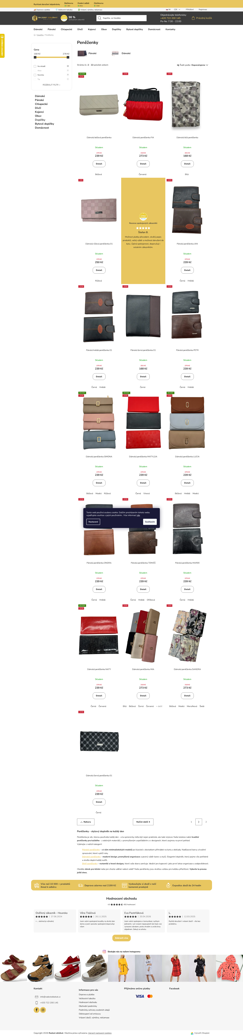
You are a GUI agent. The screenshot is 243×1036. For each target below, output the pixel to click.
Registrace (203, 9)
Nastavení (93, 521)
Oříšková (151, 600)
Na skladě (53, 66)
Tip (53, 79)
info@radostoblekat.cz (50, 996)
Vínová (146, 493)
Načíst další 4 (143, 822)
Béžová (98, 174)
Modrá (98, 493)
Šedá (202, 706)
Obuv (38, 116)
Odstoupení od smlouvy (90, 1013)
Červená (142, 174)
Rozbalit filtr (50, 84)
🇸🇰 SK (168, 9)
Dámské (40, 96)
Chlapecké (41, 104)
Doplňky (40, 120)
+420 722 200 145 (170, 18)
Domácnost (42, 128)
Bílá (187, 174)
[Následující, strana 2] (198, 822)
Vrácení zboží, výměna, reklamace (94, 1017)
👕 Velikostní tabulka (63, 10)
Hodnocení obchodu (121, 898)
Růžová (98, 280)
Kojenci (39, 112)
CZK (176, 9)
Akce (53, 70)
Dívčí (38, 108)
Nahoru (87, 822)
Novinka (53, 75)
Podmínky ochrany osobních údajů (94, 1010)
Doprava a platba (86, 994)
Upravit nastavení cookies (100, 1033)
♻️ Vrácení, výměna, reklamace (90, 10)
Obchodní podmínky (88, 1006)
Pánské (39, 100)
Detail (99, 163)
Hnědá (191, 280)
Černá (182, 280)
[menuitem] (38, 29)
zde (138, 515)
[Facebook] (37, 1010)
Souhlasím (150, 521)
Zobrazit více (121, 938)
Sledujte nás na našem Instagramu (124, 951)
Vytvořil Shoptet (201, 1033)
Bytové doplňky (44, 124)
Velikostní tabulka (87, 998)
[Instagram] (43, 1010)
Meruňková (192, 706)
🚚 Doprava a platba (42, 10)
